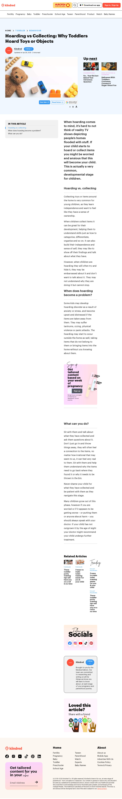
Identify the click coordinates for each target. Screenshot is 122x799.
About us (101, 753)
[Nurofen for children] (62, 5)
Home (8, 30)
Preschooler (47, 14)
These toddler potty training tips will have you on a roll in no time (93, 603)
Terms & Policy (102, 788)
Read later (56, 102)
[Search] (74, 5)
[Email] (71, 725)
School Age (60, 14)
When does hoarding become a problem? (24, 131)
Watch (99, 14)
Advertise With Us (105, 759)
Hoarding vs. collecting (17, 128)
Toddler (36, 14)
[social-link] (7, 756)
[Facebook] (80, 720)
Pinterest (91, 643)
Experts (78, 762)
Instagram (75, 643)
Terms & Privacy (104, 765)
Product (90, 14)
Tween (70, 14)
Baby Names (109, 14)
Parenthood (80, 14)
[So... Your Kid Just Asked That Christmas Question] (91, 66)
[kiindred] (8, 5)
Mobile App (102, 756)
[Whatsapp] (85, 720)
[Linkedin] (76, 720)
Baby (29, 14)
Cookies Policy (103, 762)
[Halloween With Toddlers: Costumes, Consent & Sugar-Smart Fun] (109, 66)
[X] (71, 720)
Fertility (10, 14)
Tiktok (86, 643)
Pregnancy (20, 14)
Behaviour (35, 30)
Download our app (92, 5)
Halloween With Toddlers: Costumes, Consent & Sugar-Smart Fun (109, 81)
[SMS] (89, 720)
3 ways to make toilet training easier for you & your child (79, 576)
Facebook (70, 643)
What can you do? (15, 134)
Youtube (80, 643)
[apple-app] (80, 5)
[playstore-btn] (82, 5)
